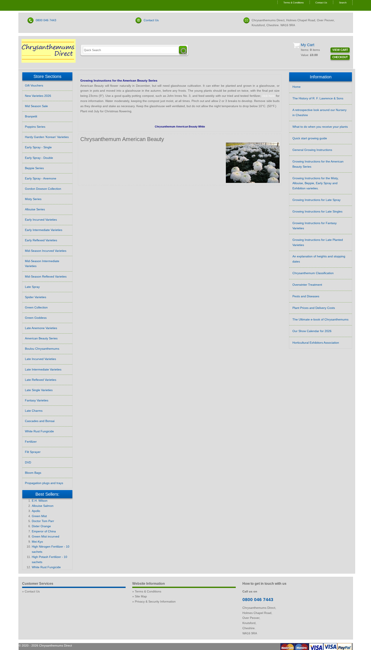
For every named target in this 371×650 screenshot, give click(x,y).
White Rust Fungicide (39, 431)
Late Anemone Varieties (41, 328)
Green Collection (36, 307)
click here (268, 95)
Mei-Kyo (37, 541)
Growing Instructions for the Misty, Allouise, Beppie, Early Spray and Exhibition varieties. (315, 183)
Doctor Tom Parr (43, 521)
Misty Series (33, 199)
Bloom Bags (33, 472)
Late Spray (32, 287)
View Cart (340, 50)
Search (343, 2)
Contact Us (321, 2)
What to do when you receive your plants (320, 126)
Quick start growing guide (309, 138)
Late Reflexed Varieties (40, 379)
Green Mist (39, 516)
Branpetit (31, 116)
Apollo (36, 511)
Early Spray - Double (39, 157)
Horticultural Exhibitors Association (315, 342)
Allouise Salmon (42, 505)
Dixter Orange (41, 526)
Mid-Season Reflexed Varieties (46, 276)
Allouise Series (35, 209)
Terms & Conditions (293, 2)
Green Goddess (36, 317)
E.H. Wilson (39, 500)
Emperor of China (44, 531)
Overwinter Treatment (307, 284)
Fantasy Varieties (36, 400)
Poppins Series (35, 126)
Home (296, 86)
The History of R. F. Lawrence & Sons (317, 98)
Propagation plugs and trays (44, 483)
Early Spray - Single (38, 147)
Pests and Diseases (305, 296)
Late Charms (34, 410)
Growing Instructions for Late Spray (316, 200)
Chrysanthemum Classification (313, 273)
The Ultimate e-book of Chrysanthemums (320, 319)
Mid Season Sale (36, 106)
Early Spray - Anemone (40, 178)
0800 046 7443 (46, 20)
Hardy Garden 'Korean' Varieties (47, 137)
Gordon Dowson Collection (43, 188)
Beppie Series (34, 168)
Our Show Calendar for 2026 (311, 331)
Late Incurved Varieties (40, 359)
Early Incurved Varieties (41, 219)
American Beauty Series (41, 338)
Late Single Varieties (39, 390)
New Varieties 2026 (38, 95)
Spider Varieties (35, 297)
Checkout (340, 57)
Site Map (141, 596)
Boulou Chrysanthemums (42, 348)
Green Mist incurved (45, 536)
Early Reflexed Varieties (41, 240)
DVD (28, 462)
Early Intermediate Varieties (43, 230)
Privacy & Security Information (155, 601)
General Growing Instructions (312, 150)
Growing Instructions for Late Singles (317, 211)
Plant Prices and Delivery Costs (313, 308)
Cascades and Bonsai (40, 421)
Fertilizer (31, 441)
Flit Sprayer (33, 452)
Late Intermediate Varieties (43, 369)
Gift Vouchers (34, 85)
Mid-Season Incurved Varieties (45, 250)
